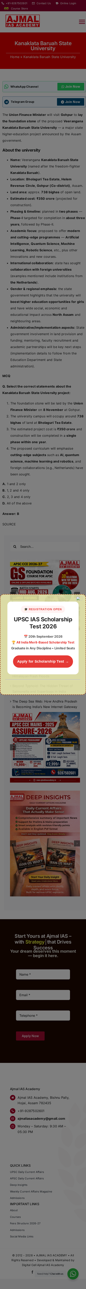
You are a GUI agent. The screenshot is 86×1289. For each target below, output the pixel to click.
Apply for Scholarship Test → (43, 661)
